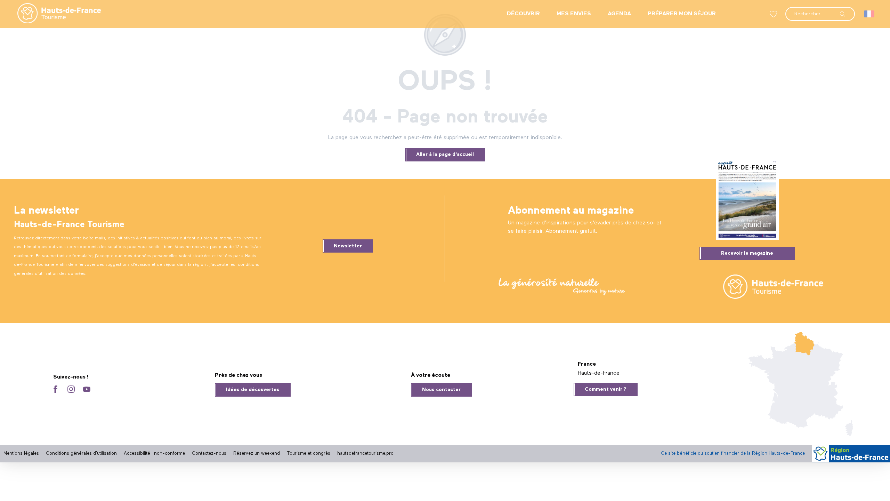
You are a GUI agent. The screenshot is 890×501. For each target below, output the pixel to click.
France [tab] (587, 364)
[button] (820, 10)
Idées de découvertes (253, 389)
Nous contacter (441, 389)
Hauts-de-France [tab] (599, 373)
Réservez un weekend (256, 453)
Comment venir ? (605, 389)
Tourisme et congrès (308, 453)
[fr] (869, 14)
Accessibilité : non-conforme (154, 453)
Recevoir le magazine (747, 253)
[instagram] (71, 389)
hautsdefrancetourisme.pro (365, 453)
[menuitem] (53, 14)
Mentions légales (21, 453)
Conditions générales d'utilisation (81, 453)
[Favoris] (774, 14)
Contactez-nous (209, 453)
